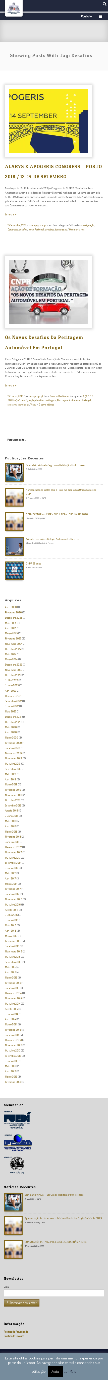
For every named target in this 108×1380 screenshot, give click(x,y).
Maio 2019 (10, 774)
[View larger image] (44, 130)
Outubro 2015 (12, 956)
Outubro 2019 (13, 763)
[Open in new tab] (52, 130)
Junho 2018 (11, 816)
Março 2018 (11, 831)
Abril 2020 (11, 732)
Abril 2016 (10, 930)
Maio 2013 (10, 1066)
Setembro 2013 (13, 1056)
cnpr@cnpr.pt (39, 225)
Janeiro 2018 (12, 842)
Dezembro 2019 (13, 753)
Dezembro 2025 (13, 617)
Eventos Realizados (59, 396)
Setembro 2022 (13, 701)
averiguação (87, 225)
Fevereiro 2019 (13, 789)
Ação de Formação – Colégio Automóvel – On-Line (52, 539)
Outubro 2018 (12, 800)
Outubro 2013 (12, 1050)
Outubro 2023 (13, 675)
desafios (23, 229)
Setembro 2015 (13, 962)
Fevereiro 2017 (13, 888)
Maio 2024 (10, 654)
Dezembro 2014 (13, 993)
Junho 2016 (11, 920)
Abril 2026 (11, 607)
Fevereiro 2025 (13, 638)
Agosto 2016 (11, 910)
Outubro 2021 (12, 722)
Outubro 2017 (12, 857)
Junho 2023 (12, 685)
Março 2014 (11, 1024)
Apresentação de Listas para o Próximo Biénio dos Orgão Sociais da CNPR (63, 1218)
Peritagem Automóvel (69, 400)
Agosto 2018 (11, 810)
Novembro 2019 (13, 758)
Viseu (33, 404)
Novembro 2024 (13, 643)
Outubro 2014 (12, 1003)
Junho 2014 (11, 1014)
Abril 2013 (10, 1071)
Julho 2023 (11, 680)
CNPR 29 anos (33, 563)
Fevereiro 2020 (13, 743)
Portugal (39, 229)
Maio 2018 (10, 821)
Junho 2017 (11, 868)
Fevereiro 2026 (13, 612)
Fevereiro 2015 (13, 983)
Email (7, 1286)
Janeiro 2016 (12, 946)
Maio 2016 (10, 925)
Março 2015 (11, 977)
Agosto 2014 (11, 1009)
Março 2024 (11, 659)
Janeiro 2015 (12, 988)
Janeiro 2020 (12, 748)
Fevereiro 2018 (13, 836)
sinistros (49, 229)
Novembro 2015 (13, 951)
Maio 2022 (10, 711)
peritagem (50, 400)
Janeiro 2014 (12, 1035)
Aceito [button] (55, 1371)
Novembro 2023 (13, 670)
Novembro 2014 (13, 998)
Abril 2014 (10, 1019)
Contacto (86, 16)
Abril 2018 (10, 826)
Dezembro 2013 (13, 1040)
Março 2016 (11, 936)
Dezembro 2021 (13, 716)
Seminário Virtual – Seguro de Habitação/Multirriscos (55, 465)
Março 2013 (11, 1076)
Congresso (13, 229)
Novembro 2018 (13, 795)
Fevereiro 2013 (13, 1082)
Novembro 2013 (13, 1045)
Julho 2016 (11, 915)
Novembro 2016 (13, 899)
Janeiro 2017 (12, 894)
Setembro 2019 (13, 769)
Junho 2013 (11, 1061)
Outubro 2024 (13, 649)
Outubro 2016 (13, 904)
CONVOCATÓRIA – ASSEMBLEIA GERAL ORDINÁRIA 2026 (57, 514)
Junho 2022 (12, 706)
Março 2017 (11, 883)
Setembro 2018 (13, 805)
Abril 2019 (10, 779)
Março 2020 (11, 737)
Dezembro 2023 (13, 664)
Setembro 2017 (13, 862)
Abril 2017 (10, 878)
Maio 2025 (10, 623)
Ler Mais (70, 1371)
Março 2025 (11, 633)
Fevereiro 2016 (13, 941)
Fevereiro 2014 (13, 1029)
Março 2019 (11, 784)
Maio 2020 (11, 727)
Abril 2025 (10, 628)
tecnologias (61, 229)
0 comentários (76, 229)
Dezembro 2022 (13, 696)
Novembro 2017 (13, 852)
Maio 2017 (10, 873)
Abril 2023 (10, 690)
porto (31, 229)
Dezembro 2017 (13, 847)
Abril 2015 (10, 972)
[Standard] (60, 130)
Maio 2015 (10, 967)
